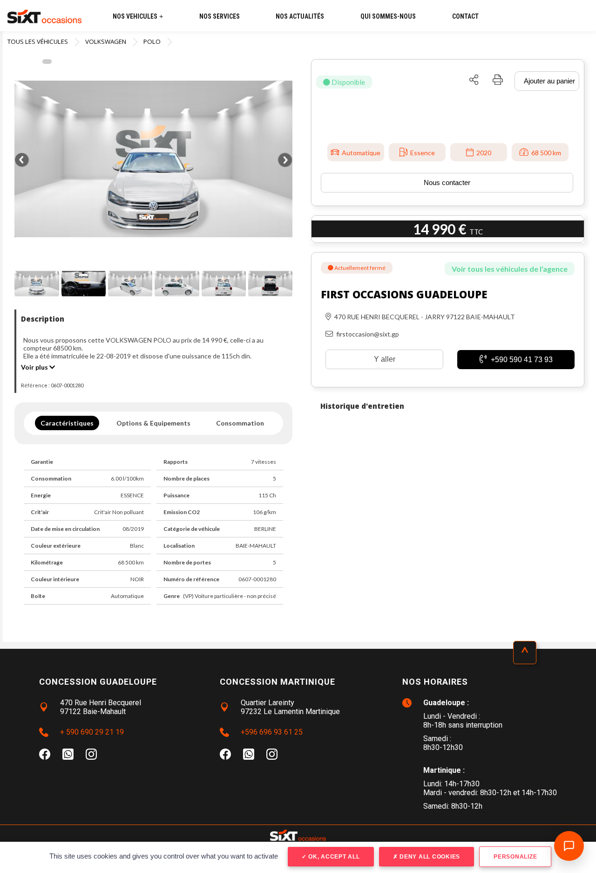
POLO (152, 41)
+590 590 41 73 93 (521, 360)
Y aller (384, 359)
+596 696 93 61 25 (272, 732)
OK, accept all (332, 856)
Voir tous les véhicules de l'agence (510, 268)
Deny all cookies (429, 856)
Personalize (515, 856)
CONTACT (465, 16)
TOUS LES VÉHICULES (37, 41)
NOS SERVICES (219, 16)
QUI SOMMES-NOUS (388, 16)
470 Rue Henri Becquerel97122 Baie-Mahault (100, 707)
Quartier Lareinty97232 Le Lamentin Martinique (290, 707)
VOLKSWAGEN (105, 41)
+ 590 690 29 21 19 (92, 732)
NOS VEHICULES (138, 17)
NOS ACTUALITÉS (300, 16)
